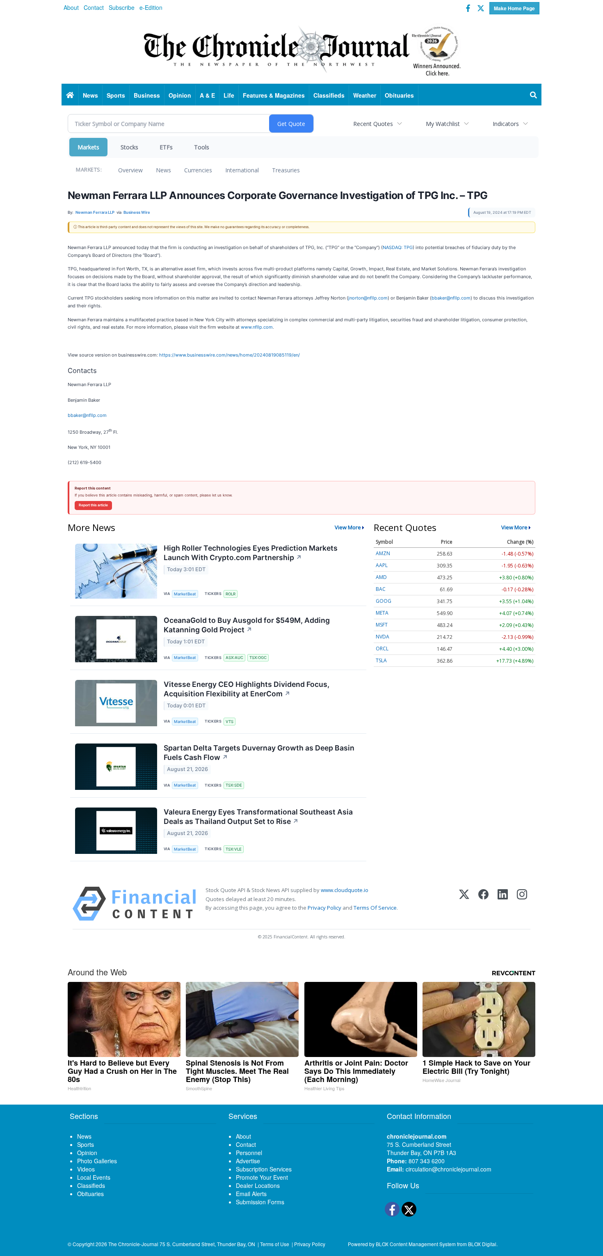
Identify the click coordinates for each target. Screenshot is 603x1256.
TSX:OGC (258, 657)
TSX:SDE (234, 785)
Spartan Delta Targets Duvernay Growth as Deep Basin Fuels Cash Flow (259, 753)
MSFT (382, 624)
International (242, 170)
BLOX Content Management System (416, 1243)
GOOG (383, 600)
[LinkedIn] (502, 904)
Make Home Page (514, 8)
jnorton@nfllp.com (368, 298)
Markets (88, 147)
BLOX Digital (482, 1243)
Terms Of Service (375, 907)
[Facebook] (483, 904)
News (163, 170)
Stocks (129, 147)
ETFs (166, 147)
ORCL (382, 648)
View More (348, 527)
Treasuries (286, 170)
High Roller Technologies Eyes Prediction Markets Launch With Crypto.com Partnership (251, 553)
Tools (201, 147)
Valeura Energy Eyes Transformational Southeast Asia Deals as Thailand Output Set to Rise (258, 817)
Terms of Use (274, 1243)
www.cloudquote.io (344, 890)
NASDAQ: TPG (398, 247)
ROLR (230, 594)
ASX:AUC (234, 657)
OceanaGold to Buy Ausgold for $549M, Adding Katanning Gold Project (247, 625)
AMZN (383, 553)
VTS (229, 721)
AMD (381, 577)
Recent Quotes (373, 124)
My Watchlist (443, 124)
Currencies (198, 170)
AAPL (382, 565)
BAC (381, 589)
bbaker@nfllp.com (451, 298)
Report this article (93, 505)
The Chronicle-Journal (133, 1243)
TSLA (381, 660)
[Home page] (301, 50)
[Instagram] (522, 904)
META (382, 612)
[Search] (533, 95)
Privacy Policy (324, 907)
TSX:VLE (234, 849)
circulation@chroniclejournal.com (448, 1169)
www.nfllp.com (257, 327)
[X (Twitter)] (464, 904)
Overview (130, 170)
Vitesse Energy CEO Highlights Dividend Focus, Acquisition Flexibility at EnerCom (246, 689)
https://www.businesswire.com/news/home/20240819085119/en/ (229, 355)
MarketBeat (185, 594)
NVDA (382, 636)
